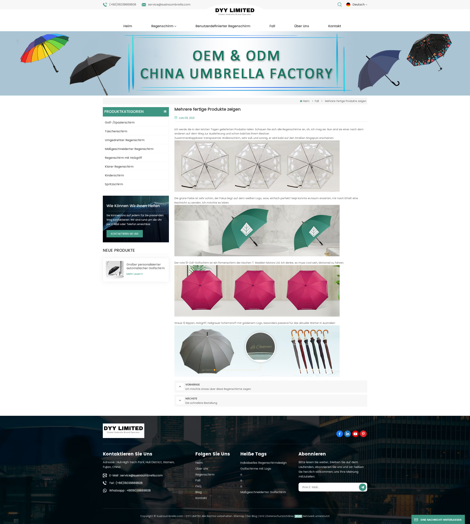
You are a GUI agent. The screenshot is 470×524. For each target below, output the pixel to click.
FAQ (198, 486)
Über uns (301, 26)
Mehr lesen (133, 274)
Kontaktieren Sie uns (124, 234)
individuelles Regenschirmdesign (263, 463)
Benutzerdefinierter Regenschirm (223, 26)
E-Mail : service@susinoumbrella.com (136, 475)
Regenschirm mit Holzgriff (123, 158)
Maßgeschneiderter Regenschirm (129, 149)
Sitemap (239, 516)
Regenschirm (162, 26)
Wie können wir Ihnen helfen (133, 206)
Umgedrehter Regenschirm (124, 140)
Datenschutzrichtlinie (280, 516)
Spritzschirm (114, 184)
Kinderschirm (114, 175)
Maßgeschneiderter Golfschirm (263, 492)
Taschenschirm (116, 131)
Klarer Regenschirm (119, 166)
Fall (272, 26)
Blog (198, 492)
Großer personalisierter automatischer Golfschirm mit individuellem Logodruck (145, 266)
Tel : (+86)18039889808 (126, 483)
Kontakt (334, 26)
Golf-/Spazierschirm (120, 122)
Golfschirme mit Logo (255, 468)
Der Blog (252, 516)
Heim (127, 26)
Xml (261, 516)
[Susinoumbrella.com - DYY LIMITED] (235, 13)
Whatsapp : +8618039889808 (130, 490)
